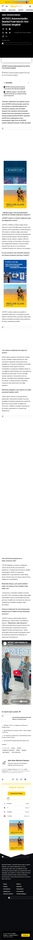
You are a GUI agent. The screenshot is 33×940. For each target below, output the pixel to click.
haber (18, 750)
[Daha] (6, 36)
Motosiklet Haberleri (13, 15)
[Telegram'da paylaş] (9, 32)
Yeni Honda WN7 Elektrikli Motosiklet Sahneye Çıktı (16, 740)
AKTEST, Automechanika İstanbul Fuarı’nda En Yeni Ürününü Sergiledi (14, 87)
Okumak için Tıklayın (16, 793)
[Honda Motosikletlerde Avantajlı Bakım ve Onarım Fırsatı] (6, 718)
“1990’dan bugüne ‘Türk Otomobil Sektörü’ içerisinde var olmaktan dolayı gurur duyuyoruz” (15, 93)
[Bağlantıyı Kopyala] (3, 36)
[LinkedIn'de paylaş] (6, 32)
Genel (4, 15)
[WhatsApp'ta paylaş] (3, 32)
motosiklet (6, 752)
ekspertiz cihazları (8, 750)
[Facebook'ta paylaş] (3, 29)
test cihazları (16, 752)
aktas (13, 748)
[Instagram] (16, 812)
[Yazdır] (25, 779)
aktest (19, 748)
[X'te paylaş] (6, 29)
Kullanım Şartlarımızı (12, 769)
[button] (25, 935)
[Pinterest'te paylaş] (9, 29)
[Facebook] (16, 803)
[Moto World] (16, 6)
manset (24, 750)
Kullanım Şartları (13, 935)
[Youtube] (16, 816)
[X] (16, 808)
